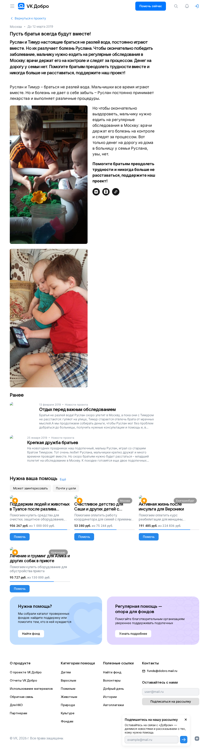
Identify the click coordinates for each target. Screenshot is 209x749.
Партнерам (18, 713)
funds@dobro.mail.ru (162, 671)
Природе (68, 705)
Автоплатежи (113, 705)
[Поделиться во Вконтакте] (96, 191)
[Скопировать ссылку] (115, 191)
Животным (69, 697)
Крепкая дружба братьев (52, 442)
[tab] (30, 488)
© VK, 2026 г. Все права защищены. (37, 738)
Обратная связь (21, 697)
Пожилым (68, 688)
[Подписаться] (183, 739)
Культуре (67, 713)
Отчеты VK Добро (23, 680)
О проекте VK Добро (26, 672)
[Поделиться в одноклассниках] (106, 191)
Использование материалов (31, 688)
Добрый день (113, 688)
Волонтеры (112, 680)
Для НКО (16, 705)
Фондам (67, 721)
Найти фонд (112, 672)
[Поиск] (176, 6)
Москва (16, 27)
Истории (110, 697)
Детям (66, 672)
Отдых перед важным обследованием (77, 409)
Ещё (63, 479)
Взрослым (68, 680)
